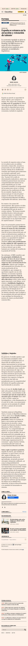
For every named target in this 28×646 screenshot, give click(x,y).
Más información (4, 546)
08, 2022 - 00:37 (16, 84)
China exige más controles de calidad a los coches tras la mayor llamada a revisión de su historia (13, 609)
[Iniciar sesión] (25, 12)
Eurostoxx (8, 632)
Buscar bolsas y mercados (8, 625)
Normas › (25, 511)
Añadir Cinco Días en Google (9, 93)
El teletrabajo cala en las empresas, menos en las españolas (17, 521)
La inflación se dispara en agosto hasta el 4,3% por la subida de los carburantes (13, 618)
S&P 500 (13, 8)
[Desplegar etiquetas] (25, 539)
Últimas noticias (6, 600)
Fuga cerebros (13, 539)
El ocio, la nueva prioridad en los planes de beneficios (18, 529)
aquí (23, 549)
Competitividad (4, 539)
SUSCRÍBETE (20, 11)
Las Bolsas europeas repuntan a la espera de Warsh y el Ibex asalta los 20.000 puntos (17, 24)
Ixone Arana (14, 82)
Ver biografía (11, 497)
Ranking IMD (4, 28)
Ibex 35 (3, 8)
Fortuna (5, 19)
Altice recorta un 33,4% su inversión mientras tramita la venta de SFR (12, 604)
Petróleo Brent (24, 8)
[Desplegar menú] (2, 11)
